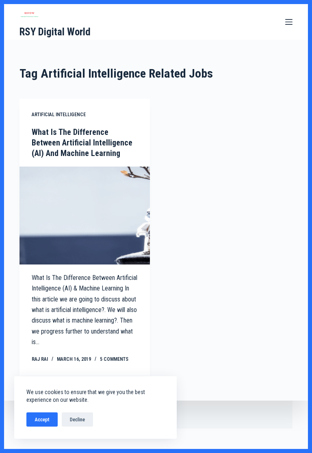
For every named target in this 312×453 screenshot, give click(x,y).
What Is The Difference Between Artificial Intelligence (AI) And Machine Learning (82, 142)
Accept (42, 419)
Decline (77, 419)
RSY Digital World (55, 32)
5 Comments (114, 359)
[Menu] (288, 22)
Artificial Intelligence (59, 114)
